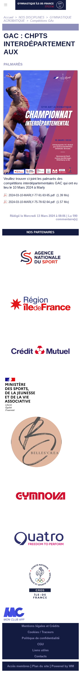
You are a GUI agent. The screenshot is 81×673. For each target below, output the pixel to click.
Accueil (8, 17)
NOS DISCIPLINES (31, 17)
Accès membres (18, 666)
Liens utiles (40, 650)
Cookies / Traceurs (41, 632)
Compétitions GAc (42, 20)
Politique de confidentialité (40, 638)
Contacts (40, 656)
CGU (40, 644)
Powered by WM (63, 666)
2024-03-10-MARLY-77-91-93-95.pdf (32, 195)
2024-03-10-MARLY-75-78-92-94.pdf (32, 202)
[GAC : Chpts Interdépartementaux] (40, 72)
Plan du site (40, 666)
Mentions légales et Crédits (40, 626)
